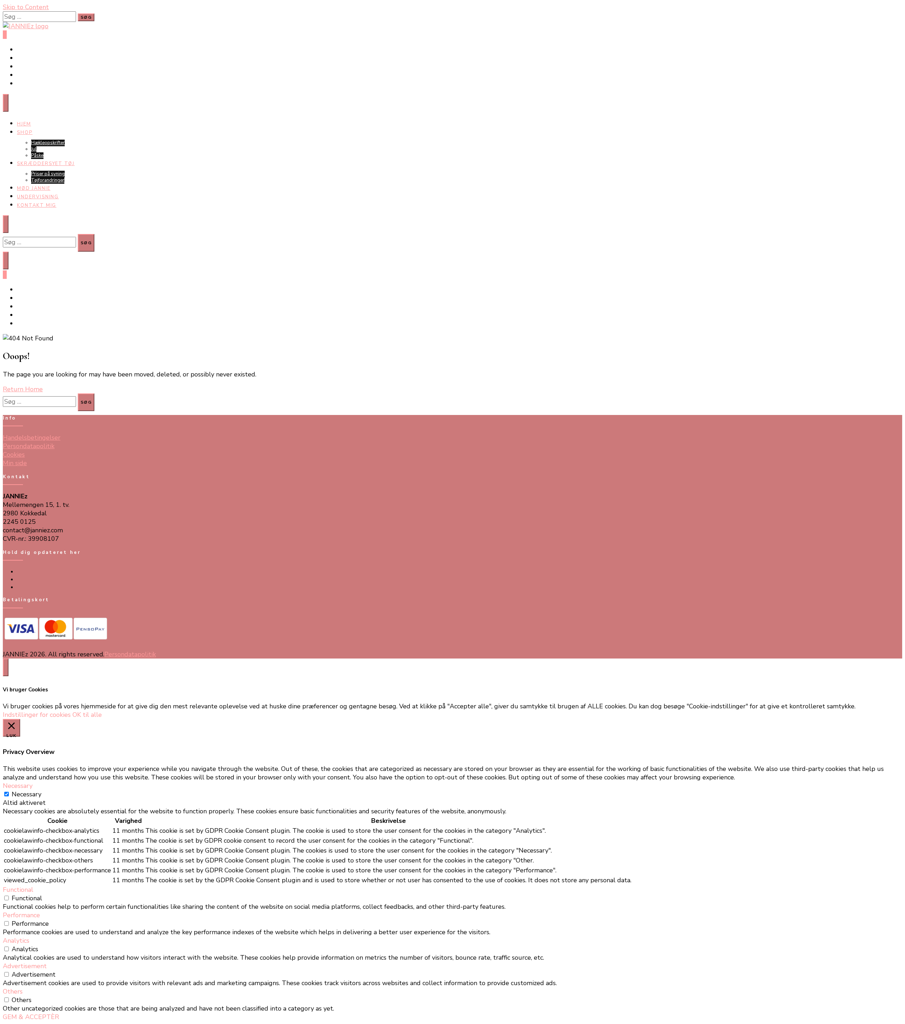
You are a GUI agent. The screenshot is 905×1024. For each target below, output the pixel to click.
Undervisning (38, 197)
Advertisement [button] (25, 966)
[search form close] (5, 224)
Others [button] (13, 991)
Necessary (26, 794)
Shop (25, 132)
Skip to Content (26, 7)
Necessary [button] (18, 786)
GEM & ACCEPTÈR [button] (31, 1017)
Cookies (14, 454)
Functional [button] (18, 889)
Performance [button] (21, 915)
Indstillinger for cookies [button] (37, 714)
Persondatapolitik (28, 446)
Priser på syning (48, 174)
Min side (15, 463)
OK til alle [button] (87, 714)
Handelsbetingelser (31, 437)
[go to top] (5, 667)
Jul (33, 149)
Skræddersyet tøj (46, 163)
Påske (37, 155)
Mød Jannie (34, 188)
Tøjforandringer (47, 180)
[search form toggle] (5, 260)
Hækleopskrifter (48, 143)
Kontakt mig (36, 205)
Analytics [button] (16, 940)
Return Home (23, 389)
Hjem (24, 124)
